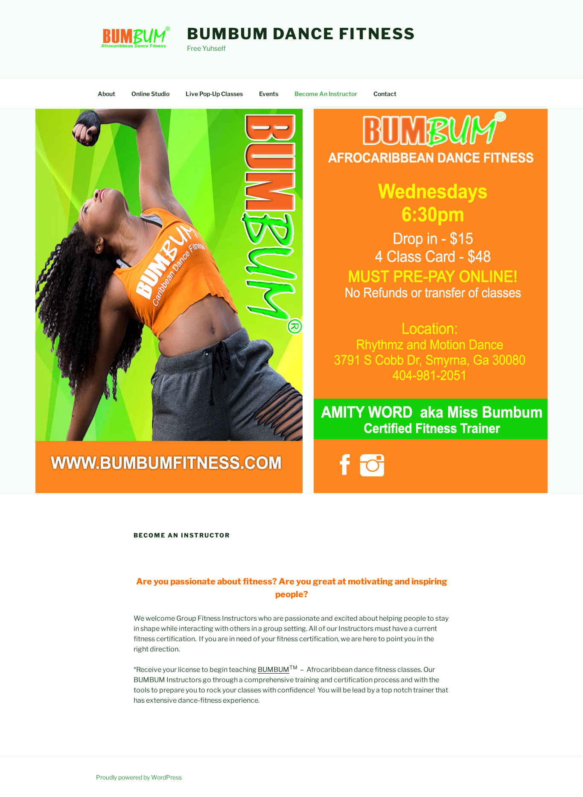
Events (268, 93)
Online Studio (150, 93)
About (106, 93)
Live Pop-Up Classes (214, 93)
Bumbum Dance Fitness (301, 33)
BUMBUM (273, 670)
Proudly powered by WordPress (139, 777)
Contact (384, 93)
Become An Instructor (325, 93)
